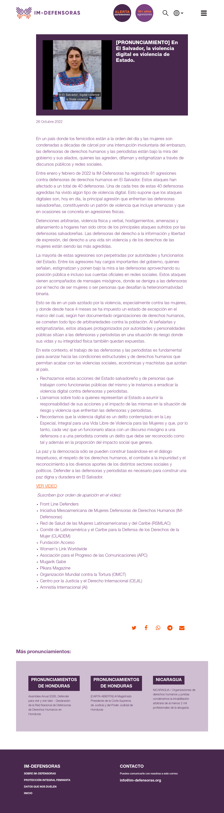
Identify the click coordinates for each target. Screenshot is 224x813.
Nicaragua (169, 680)
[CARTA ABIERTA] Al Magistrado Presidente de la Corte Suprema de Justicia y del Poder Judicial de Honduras (112, 703)
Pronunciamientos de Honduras (54, 683)
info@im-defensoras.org (140, 780)
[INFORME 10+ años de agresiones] (144, 13)
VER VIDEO (46, 486)
